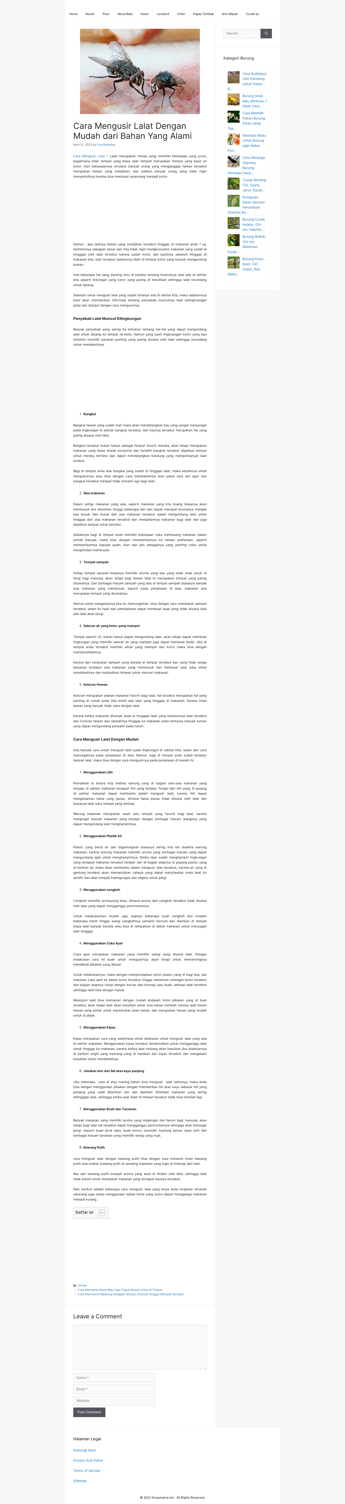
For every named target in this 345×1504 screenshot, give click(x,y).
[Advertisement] (140, 212)
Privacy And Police (88, 1460)
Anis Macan (230, 14)
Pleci (106, 14)
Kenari (90, 14)
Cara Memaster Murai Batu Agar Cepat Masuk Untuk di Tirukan (120, 1289)
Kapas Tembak (203, 14)
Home (73, 14)
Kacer (145, 14)
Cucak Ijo (252, 14)
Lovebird (163, 14)
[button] (99, 1212)
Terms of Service (86, 1471)
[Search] (266, 33)
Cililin (181, 14)
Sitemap (79, 1481)
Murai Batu (125, 14)
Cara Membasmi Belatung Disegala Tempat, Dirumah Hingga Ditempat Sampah (131, 1294)
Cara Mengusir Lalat (89, 156)
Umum (82, 1285)
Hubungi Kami (84, 1450)
